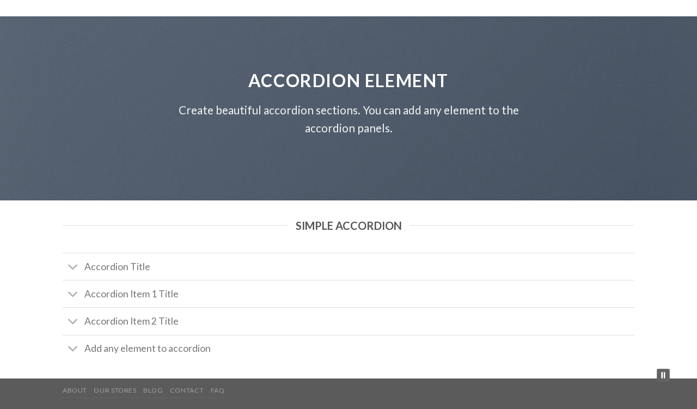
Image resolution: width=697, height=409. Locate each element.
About (75, 390)
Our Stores (115, 390)
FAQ (218, 390)
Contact (187, 390)
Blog (153, 390)
